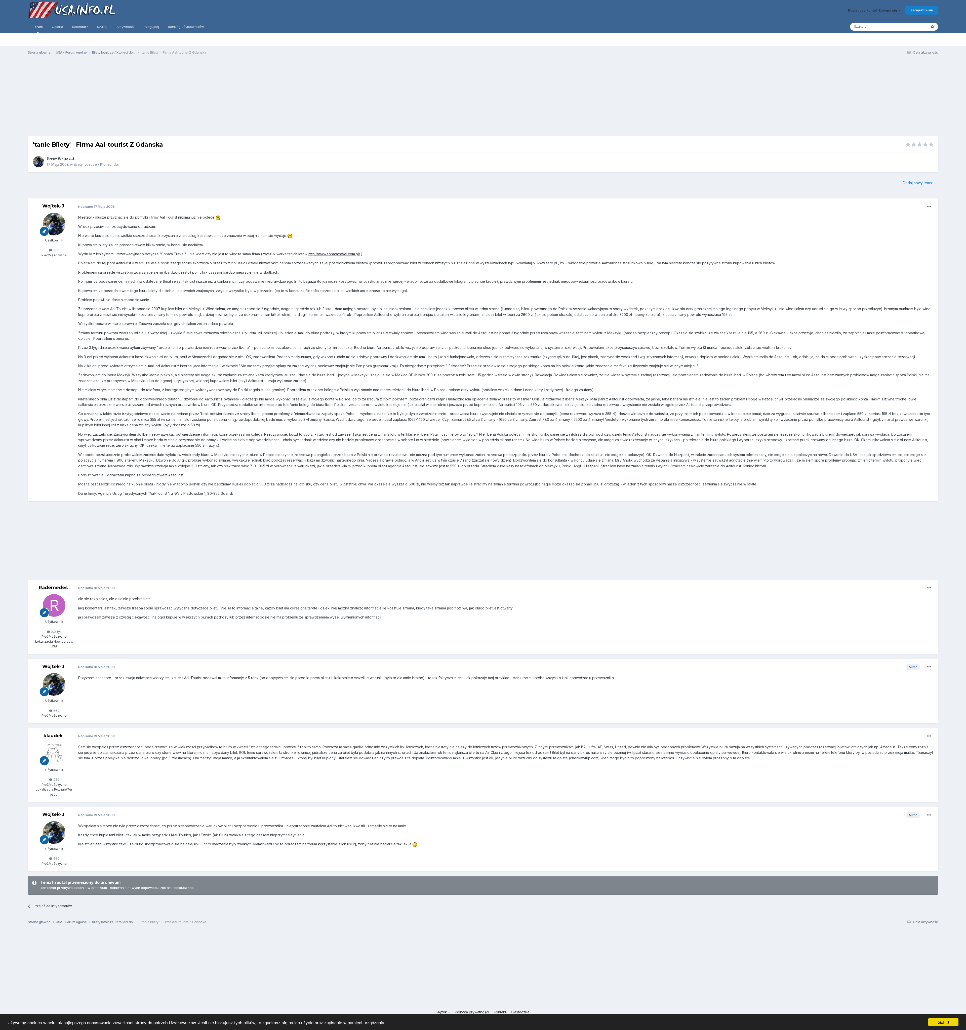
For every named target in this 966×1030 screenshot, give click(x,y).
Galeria (57, 27)
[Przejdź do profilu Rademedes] (54, 605)
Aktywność (125, 27)
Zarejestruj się (921, 10)
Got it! (943, 1022)
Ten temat (912, 26)
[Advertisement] (483, 97)
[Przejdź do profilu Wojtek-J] (38, 161)
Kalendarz (80, 27)
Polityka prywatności (472, 1012)
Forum (37, 27)
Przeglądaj (151, 27)
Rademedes (53, 587)
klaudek (53, 735)
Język (442, 1012)
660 (55, 250)
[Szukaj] (932, 27)
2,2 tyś (56, 632)
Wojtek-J (66, 159)
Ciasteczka (520, 1012)
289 (55, 779)
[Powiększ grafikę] (218, 217)
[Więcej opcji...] (929, 206)
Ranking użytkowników (186, 27)
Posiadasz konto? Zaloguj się (873, 10)
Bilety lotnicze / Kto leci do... (97, 164)
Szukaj (102, 27)
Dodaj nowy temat (918, 183)
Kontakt (500, 1012)
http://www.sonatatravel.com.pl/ (334, 254)
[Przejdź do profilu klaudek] (54, 753)
